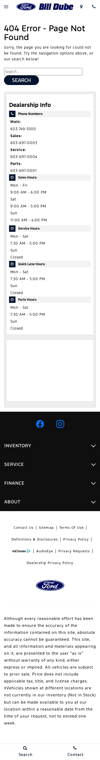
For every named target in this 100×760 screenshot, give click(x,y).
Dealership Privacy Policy (50, 563)
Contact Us (24, 528)
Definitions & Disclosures (34, 539)
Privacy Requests (74, 551)
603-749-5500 (23, 129)
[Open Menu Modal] (6, 6)
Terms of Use (71, 528)
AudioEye (44, 551)
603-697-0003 (23, 143)
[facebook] (40, 424)
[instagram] (60, 424)
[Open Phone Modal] (93, 6)
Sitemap (46, 528)
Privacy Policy (76, 539)
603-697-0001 (23, 170)
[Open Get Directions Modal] (81, 6)
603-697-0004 (23, 157)
